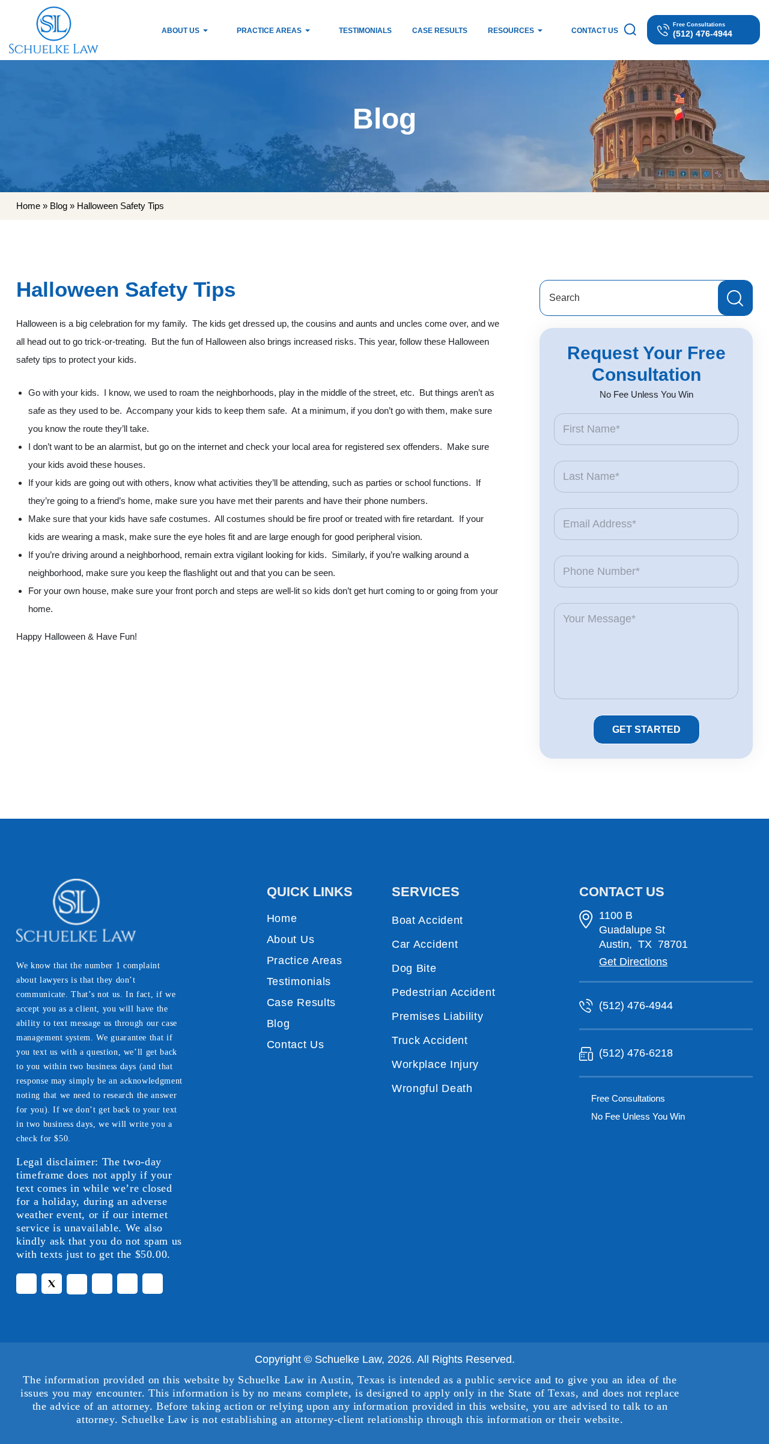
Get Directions (633, 962)
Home (28, 206)
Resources (511, 30)
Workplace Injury (435, 1064)
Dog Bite (414, 968)
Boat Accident (427, 920)
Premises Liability (438, 1016)
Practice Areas (269, 30)
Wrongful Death (432, 1088)
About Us (180, 30)
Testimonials (365, 30)
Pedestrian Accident (443, 992)
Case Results (439, 30)
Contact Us (594, 30)
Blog (58, 206)
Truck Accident (430, 1040)
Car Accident (425, 944)
